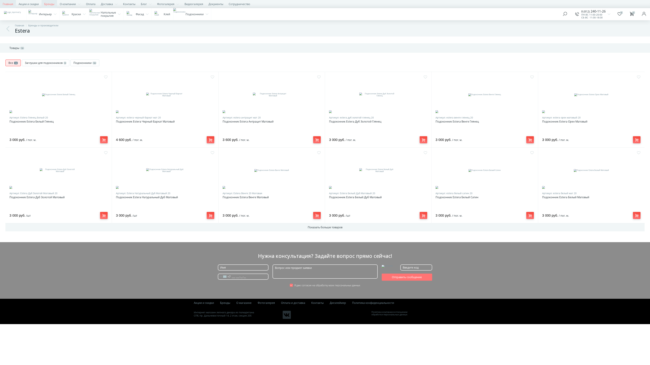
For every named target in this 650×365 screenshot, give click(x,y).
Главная (8, 4)
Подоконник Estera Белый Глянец (31, 121)
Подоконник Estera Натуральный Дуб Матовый (147, 197)
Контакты (129, 4)
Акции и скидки (29, 4)
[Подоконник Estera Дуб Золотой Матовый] (58, 170)
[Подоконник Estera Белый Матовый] (591, 170)
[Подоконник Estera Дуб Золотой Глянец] (378, 94)
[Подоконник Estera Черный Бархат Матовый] (165, 94)
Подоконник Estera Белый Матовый (565, 197)
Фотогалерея (165, 4)
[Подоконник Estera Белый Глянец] (58, 94)
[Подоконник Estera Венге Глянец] (485, 94)
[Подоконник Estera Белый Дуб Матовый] (378, 170)
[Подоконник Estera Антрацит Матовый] (272, 94)
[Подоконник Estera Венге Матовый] (272, 170)
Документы (216, 4)
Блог (144, 4)
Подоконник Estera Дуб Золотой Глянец (355, 121)
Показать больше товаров (325, 227)
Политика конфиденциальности (373, 303)
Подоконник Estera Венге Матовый (246, 197)
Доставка (107, 4)
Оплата (90, 4)
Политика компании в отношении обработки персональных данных (389, 313)
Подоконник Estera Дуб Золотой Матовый (37, 197)
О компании (68, 4)
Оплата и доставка (293, 303)
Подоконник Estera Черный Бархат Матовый (145, 121)
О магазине (244, 303)
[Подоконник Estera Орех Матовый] (591, 94)
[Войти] (644, 14)
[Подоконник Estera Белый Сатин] (485, 170)
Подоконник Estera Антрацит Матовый (248, 121)
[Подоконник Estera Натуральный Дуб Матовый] (165, 170)
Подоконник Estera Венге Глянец (457, 121)
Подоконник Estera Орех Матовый (564, 121)
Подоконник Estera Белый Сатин (457, 197)
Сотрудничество (239, 4)
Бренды (49, 4)
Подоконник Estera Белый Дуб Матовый (355, 197)
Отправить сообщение (407, 277)
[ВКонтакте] (287, 315)
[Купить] (104, 139)
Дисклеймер (338, 303)
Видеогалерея (194, 4)
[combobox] (224, 276)
